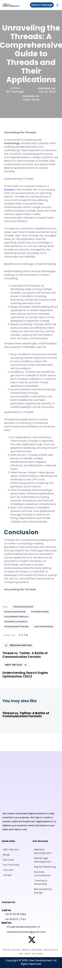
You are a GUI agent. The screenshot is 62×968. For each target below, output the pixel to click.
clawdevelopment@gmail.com (26, 932)
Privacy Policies (11, 950)
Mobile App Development (43, 860)
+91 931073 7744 (15, 919)
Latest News (31, 100)
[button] (58, 5)
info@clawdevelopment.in (23, 926)
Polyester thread (39, 611)
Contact (8, 870)
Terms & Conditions (32, 950)
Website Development (43, 851)
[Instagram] (19, 940)
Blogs (6, 854)
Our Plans (37, 954)
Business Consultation (42, 873)
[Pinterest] (24, 635)
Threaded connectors (15, 621)
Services (8, 859)
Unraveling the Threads (16, 626)
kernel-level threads (15, 611)
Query (28, 954)
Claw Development (23, 606)
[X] (22, 635)
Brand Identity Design (43, 891)
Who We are (11, 849)
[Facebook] (19, 635)
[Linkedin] (27, 635)
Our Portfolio (11, 864)
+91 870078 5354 (16, 914)
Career (7, 875)
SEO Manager (15, 92)
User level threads (43, 626)
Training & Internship (40, 882)
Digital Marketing (45, 866)
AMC (21, 954)
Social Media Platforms (16, 616)
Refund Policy (51, 950)
